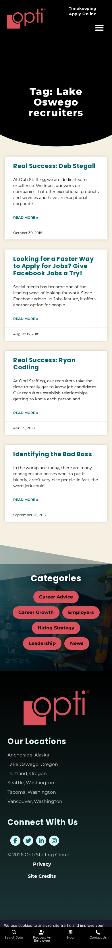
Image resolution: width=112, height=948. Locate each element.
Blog (70, 937)
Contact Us (98, 937)
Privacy (42, 864)
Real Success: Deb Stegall (54, 166)
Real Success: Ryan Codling (44, 363)
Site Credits (42, 876)
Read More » (25, 217)
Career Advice (56, 597)
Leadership (42, 643)
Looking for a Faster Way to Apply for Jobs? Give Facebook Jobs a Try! (53, 266)
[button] (99, 28)
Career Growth (36, 612)
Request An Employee (42, 939)
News (77, 643)
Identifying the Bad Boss (52, 454)
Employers (81, 612)
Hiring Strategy (56, 628)
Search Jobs (14, 937)
